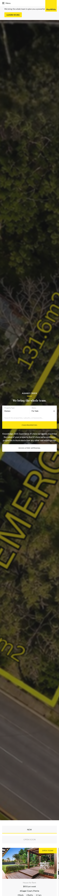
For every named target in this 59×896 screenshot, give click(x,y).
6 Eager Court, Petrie (29, 891)
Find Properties (29, 425)
